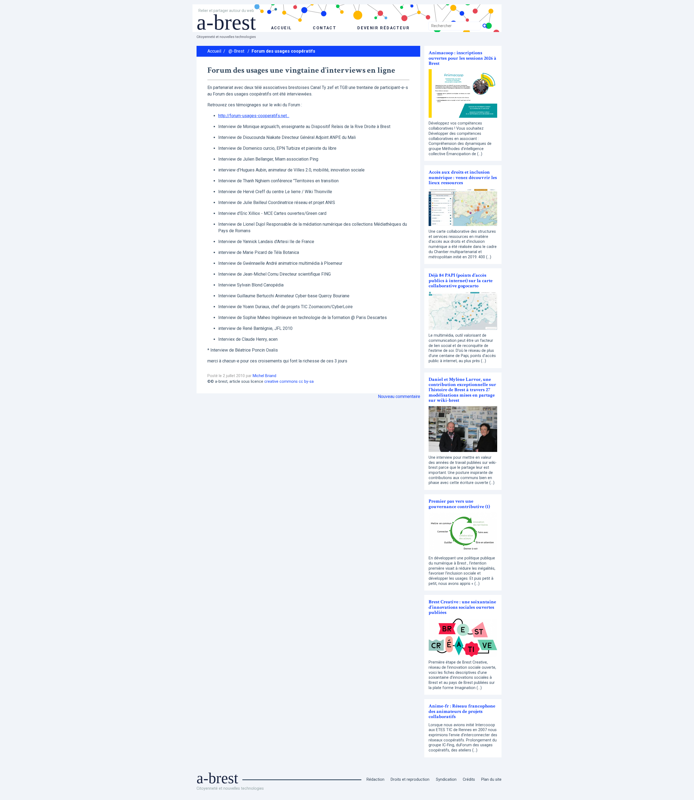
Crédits (469, 779)
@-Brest (236, 51)
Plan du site (491, 779)
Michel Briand (264, 376)
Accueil (214, 51)
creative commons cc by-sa (289, 381)
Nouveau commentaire (399, 396)
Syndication (446, 779)
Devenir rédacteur (383, 28)
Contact (324, 28)
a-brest (226, 22)
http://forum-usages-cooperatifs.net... (253, 115)
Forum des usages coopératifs (283, 51)
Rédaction (375, 779)
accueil (281, 28)
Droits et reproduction (410, 779)
